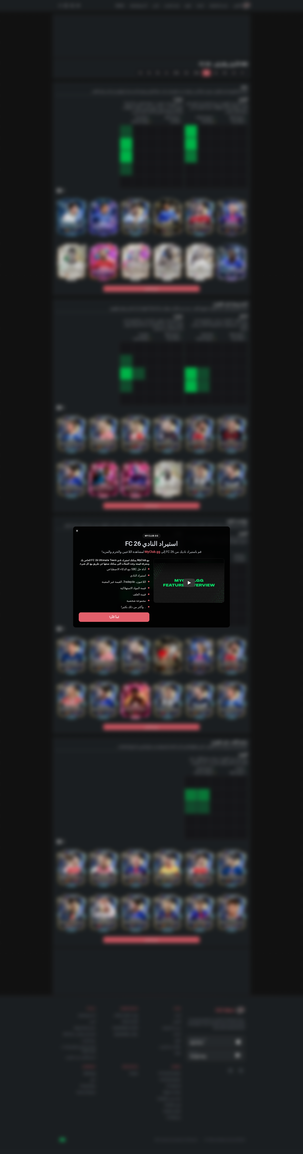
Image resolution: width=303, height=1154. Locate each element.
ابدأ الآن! (114, 617)
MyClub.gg (152, 552)
